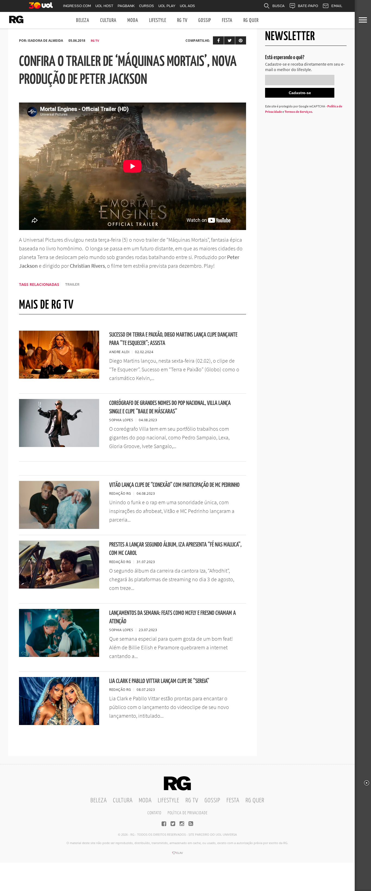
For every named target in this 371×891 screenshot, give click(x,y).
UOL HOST (104, 6)
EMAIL (336, 6)
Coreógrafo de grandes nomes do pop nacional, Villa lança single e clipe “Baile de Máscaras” (170, 407)
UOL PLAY (166, 6)
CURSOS (146, 6)
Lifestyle (157, 20)
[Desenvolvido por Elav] (177, 854)
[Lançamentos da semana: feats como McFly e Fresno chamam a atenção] (59, 655)
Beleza (82, 20)
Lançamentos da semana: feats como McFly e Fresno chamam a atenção (172, 617)
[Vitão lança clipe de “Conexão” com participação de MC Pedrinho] (59, 527)
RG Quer (251, 20)
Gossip (204, 20)
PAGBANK (126, 6)
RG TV (182, 20)
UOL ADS (187, 6)
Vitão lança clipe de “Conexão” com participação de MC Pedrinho (174, 485)
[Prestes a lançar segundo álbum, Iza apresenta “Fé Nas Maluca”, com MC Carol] (59, 587)
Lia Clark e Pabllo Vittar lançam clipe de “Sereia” (159, 681)
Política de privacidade (187, 813)
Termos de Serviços (298, 112)
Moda (132, 20)
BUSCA (278, 6)
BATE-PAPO (308, 6)
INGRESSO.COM (77, 6)
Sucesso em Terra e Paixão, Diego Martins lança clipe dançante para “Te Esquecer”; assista (173, 339)
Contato (154, 813)
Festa (227, 20)
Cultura (108, 20)
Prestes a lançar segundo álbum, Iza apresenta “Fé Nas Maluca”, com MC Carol (175, 549)
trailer (72, 284)
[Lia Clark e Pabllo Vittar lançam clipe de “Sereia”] (59, 723)
